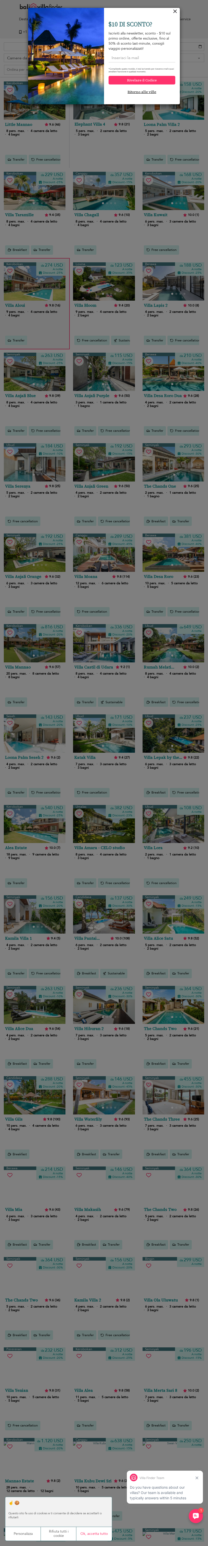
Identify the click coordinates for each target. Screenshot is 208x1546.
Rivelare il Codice (142, 80)
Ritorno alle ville (142, 91)
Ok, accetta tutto (94, 1533)
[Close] (175, 12)
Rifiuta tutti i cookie (58, 1533)
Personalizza (23, 1533)
